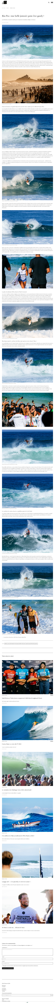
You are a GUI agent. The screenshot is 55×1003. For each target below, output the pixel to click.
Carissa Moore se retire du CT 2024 (11, 744)
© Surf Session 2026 (6, 983)
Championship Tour (13, 643)
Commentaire (4, 947)
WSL (36, 643)
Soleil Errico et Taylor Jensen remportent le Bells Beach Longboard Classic (22, 698)
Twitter (3, 991)
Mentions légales (5, 998)
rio (28, 643)
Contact (3, 986)
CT (25, 643)
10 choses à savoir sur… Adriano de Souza (13, 927)
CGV (3, 999)
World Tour (4, 695)
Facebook (4, 989)
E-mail (3, 961)
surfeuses (32, 643)
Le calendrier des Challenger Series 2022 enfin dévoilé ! (17, 790)
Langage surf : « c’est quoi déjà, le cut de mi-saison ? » (16, 881)
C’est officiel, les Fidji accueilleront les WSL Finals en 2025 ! (18, 836)
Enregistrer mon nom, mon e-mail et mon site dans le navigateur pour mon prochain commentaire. (20, 965)
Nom (3, 956)
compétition (20, 643)
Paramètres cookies (6, 1001)
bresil (6, 643)
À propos (4, 985)
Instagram (4, 988)
